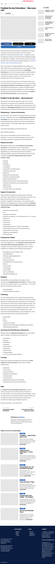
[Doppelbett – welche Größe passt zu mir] (9, 439)
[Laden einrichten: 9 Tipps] (9, 485)
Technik (17, 535)
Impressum (32, 535)
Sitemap (31, 532)
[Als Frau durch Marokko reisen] (9, 514)
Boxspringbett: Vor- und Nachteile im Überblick (27, 467)
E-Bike (21, 55)
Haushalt (18, 531)
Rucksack (3, 117)
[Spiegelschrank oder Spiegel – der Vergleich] (9, 499)
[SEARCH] (53, 1)
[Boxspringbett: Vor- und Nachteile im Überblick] (9, 470)
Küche (17, 534)
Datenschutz (32, 534)
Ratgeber (22, 433)
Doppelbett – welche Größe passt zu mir (28, 436)
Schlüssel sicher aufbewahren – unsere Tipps (26, 452)
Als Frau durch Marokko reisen (27, 511)
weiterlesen (23, 444)
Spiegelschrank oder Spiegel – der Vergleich (26, 496)
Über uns (31, 531)
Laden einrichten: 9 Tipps (27, 482)
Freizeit (17, 532)
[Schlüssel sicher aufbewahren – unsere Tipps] (9, 454)
